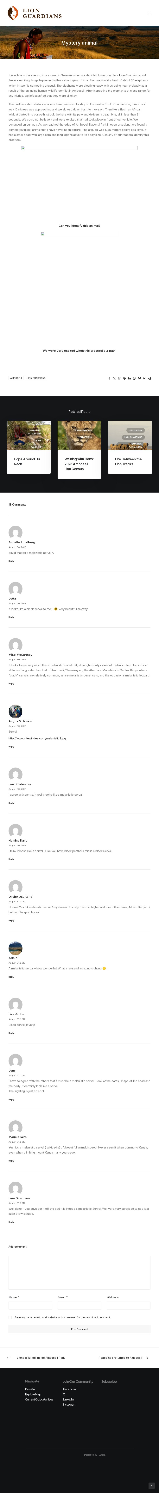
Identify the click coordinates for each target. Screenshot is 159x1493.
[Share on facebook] (109, 378)
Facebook (69, 1389)
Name (14, 1297)
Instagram (69, 1404)
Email (63, 1297)
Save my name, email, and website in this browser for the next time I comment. (63, 1317)
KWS (38, 440)
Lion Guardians (36, 378)
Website (113, 1297)
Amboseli (16, 378)
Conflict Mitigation (34, 449)
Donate (30, 1389)
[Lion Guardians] (34, 13)
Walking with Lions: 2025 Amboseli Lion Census (79, 464)
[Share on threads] (119, 378)
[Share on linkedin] (129, 378)
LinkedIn (68, 1399)
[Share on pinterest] (124, 378)
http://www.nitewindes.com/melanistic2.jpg (37, 738)
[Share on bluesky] (139, 378)
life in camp (135, 430)
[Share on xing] (144, 378)
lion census (85, 437)
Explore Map (33, 1394)
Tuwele (101, 1454)
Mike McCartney (20, 654)
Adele (13, 958)
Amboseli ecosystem (34, 432)
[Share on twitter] (114, 378)
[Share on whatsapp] (134, 378)
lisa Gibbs (16, 1014)
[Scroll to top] (152, 1485)
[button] (150, 13)
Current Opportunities (39, 1399)
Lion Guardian (128, 75)
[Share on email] (149, 378)
